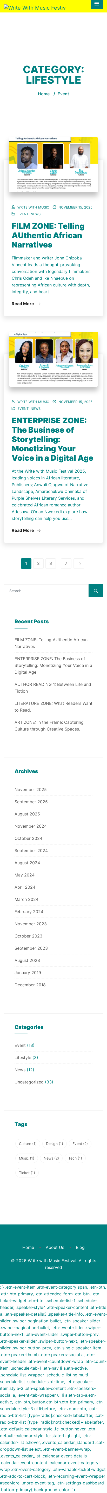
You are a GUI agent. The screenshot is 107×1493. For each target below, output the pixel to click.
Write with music (33, 207)
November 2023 (31, 923)
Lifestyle (23, 1057)
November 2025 (31, 789)
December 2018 (30, 984)
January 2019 (28, 972)
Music (26, 1158)
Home (44, 93)
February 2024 (29, 911)
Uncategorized (29, 1081)
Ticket (27, 1172)
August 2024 (27, 862)
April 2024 (25, 887)
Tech (75, 1158)
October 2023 (28, 936)
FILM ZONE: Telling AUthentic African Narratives (48, 235)
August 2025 (27, 813)
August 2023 (27, 960)
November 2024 (31, 826)
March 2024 (26, 899)
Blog (80, 1247)
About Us (55, 1247)
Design (54, 1143)
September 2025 (31, 801)
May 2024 (25, 875)
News (36, 214)
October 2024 (28, 838)
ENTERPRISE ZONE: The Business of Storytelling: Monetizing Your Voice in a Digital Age (52, 439)
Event (23, 214)
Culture (28, 1143)
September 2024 (31, 850)
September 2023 (31, 948)
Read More (23, 303)
